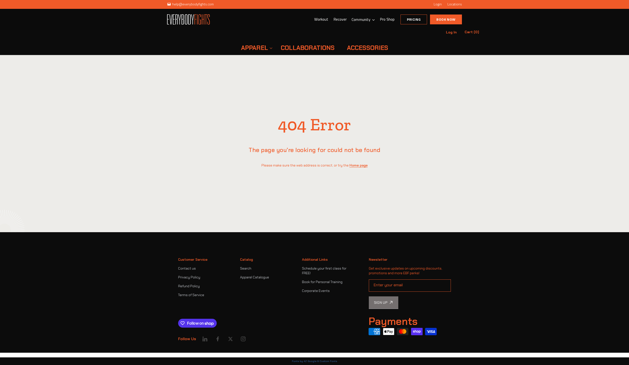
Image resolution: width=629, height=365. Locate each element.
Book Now (446, 19)
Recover (340, 19)
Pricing (414, 19)
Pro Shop (387, 19)
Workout (321, 19)
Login (438, 4)
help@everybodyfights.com (193, 4)
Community (361, 19)
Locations (454, 4)
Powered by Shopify (193, 355)
